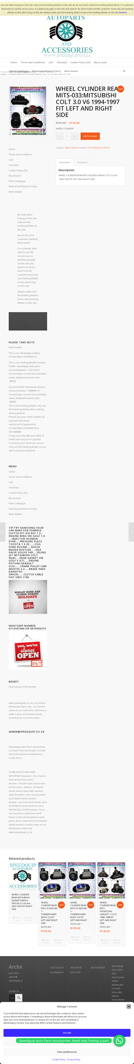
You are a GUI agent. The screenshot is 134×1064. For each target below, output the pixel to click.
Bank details (15, 191)
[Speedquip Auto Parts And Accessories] (67, 31)
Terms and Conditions (20, 476)
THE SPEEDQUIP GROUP (99, 147)
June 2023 (14, 973)
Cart (11, 482)
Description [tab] (64, 162)
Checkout (14, 487)
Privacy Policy (73, 1059)
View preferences (67, 1051)
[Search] (123, 71)
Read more (17, 918)
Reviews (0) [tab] (82, 162)
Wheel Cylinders (72, 147)
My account (15, 498)
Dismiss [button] (123, 12)
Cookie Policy (58, 1059)
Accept (67, 1032)
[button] (129, 1006)
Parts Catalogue (17, 503)
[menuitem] (14, 62)
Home (12, 471)
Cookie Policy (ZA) (18, 492)
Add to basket (90, 136)
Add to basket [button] (46, 941)
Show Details (28, 918)
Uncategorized (57, 972)
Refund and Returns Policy (23, 186)
